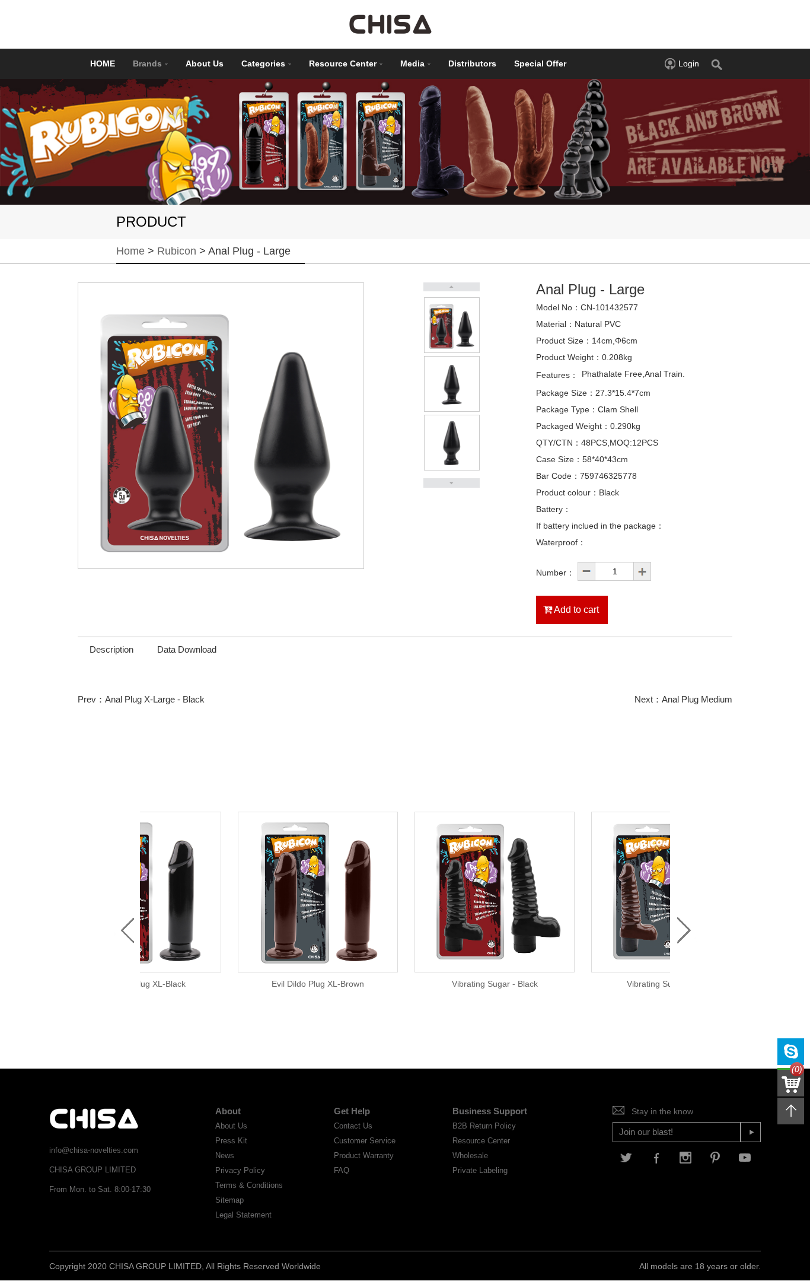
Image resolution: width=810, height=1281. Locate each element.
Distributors (472, 63)
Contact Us (353, 1125)
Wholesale (470, 1155)
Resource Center (343, 63)
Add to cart (575, 610)
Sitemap (229, 1200)
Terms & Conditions (249, 1185)
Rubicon (176, 251)
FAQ (341, 1170)
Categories (263, 63)
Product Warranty (364, 1155)
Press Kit (231, 1140)
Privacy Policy (240, 1170)
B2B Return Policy (484, 1125)
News (224, 1155)
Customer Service (365, 1140)
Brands (147, 63)
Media (412, 63)
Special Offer (540, 63)
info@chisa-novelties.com (93, 1150)
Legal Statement (243, 1214)
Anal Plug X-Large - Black (155, 699)
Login (688, 63)
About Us (205, 63)
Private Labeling (480, 1170)
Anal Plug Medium (697, 699)
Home (130, 251)
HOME (102, 63)
